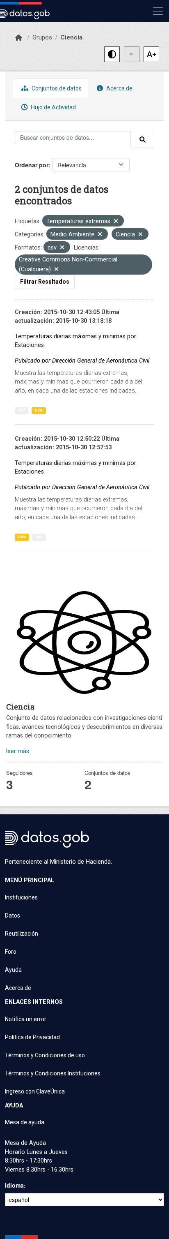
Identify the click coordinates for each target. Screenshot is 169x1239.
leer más (17, 751)
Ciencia (71, 37)
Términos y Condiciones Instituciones (52, 1073)
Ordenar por (31, 165)
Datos (12, 915)
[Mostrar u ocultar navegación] (158, 11)
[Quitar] (116, 221)
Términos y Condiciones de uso (45, 1055)
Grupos (42, 37)
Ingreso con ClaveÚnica (35, 1091)
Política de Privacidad (32, 1037)
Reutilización (21, 933)
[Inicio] (18, 38)
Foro (10, 951)
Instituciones (21, 897)
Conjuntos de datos (56, 88)
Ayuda (13, 969)
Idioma (14, 1185)
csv (39, 410)
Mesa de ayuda (24, 1122)
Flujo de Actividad (53, 107)
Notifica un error (25, 1019)
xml (21, 410)
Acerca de (118, 88)
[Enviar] (142, 139)
